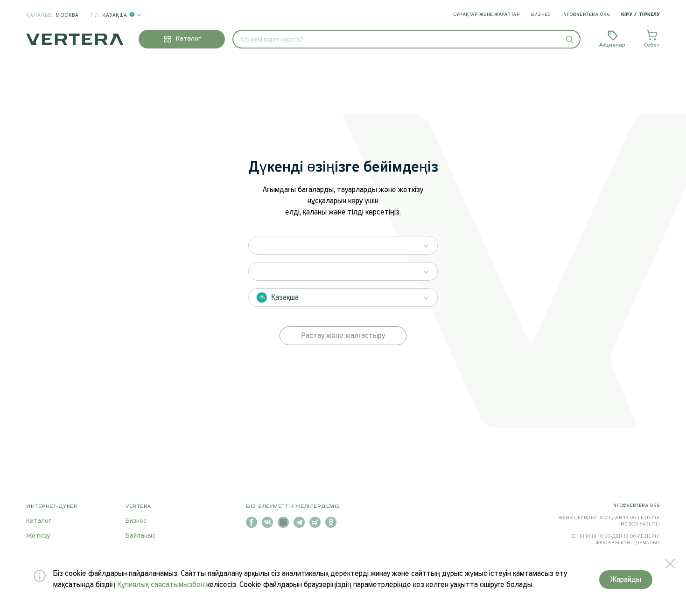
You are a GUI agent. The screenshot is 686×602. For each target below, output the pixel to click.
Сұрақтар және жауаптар (487, 15)
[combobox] (406, 39)
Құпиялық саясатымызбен (160, 584)
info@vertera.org (585, 15)
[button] (569, 39)
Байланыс (140, 536)
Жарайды (625, 579)
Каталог (38, 521)
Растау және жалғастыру (343, 335)
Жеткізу (38, 536)
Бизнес (540, 15)
